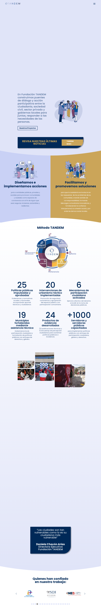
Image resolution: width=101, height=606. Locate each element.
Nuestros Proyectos (27, 128)
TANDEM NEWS (70, 142)
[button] (84, 593)
